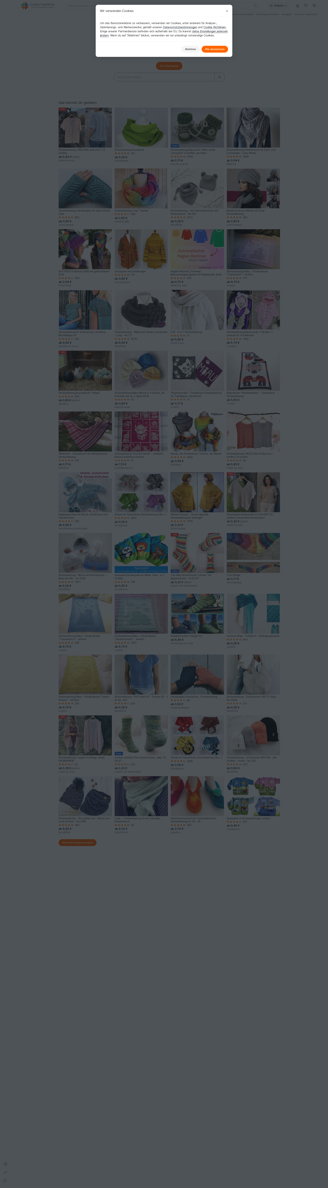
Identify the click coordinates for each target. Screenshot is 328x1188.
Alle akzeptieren (214, 49)
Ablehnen (190, 49)
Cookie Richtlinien (214, 27)
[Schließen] (227, 11)
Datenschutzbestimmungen (180, 27)
